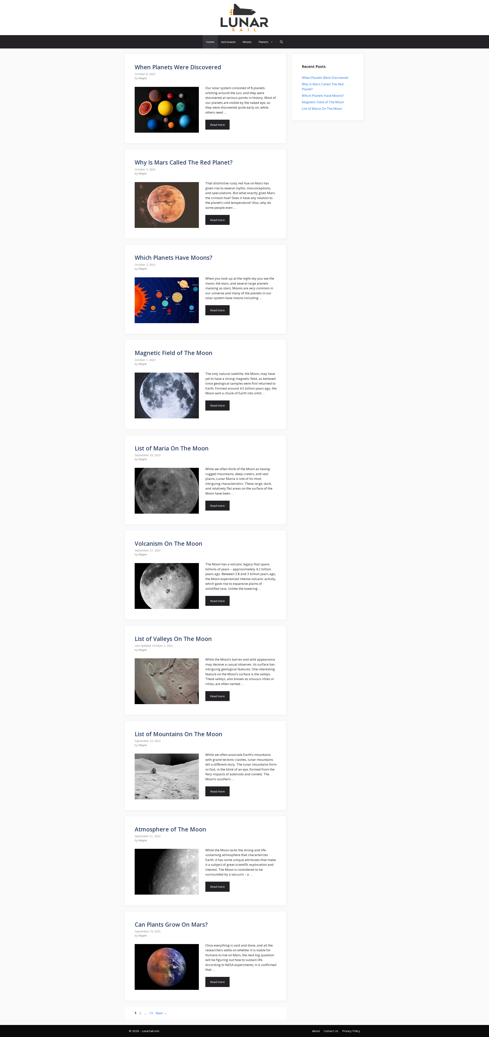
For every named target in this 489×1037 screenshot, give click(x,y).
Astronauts (228, 42)
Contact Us (331, 1031)
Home (210, 42)
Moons (247, 42)
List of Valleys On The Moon (173, 639)
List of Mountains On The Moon (178, 734)
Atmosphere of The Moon (170, 829)
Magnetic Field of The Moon (173, 353)
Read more (217, 125)
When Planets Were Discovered (178, 67)
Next (161, 1013)
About (316, 1031)
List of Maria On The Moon (172, 448)
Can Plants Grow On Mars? (171, 924)
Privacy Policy (351, 1031)
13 (151, 1013)
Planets (263, 42)
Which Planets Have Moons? (173, 257)
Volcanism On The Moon (168, 543)
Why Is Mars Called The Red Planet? (183, 162)
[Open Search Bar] (281, 41)
